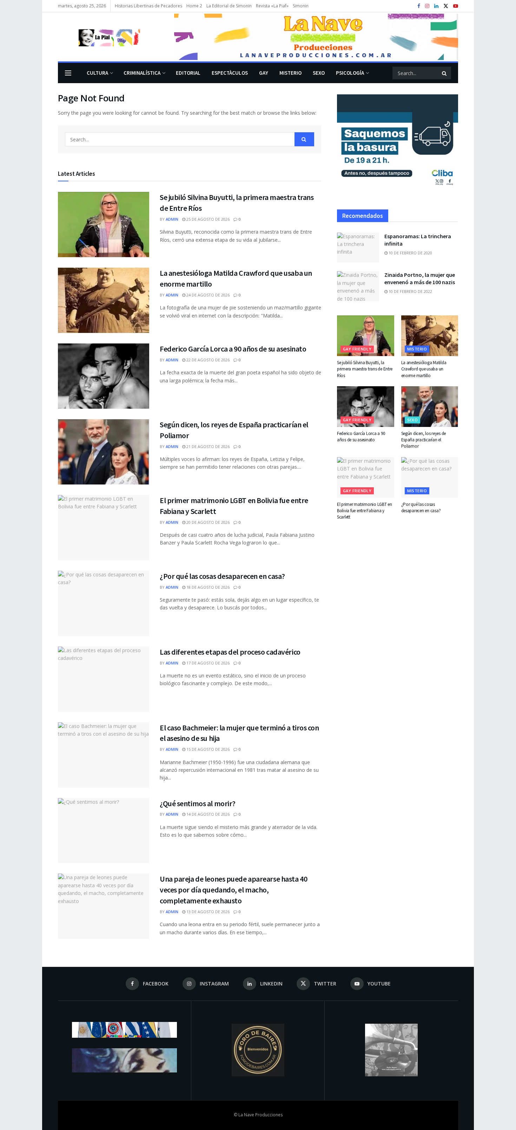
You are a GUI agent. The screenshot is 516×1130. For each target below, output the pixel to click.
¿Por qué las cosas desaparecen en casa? (222, 576)
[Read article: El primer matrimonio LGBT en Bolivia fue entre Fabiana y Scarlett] (103, 527)
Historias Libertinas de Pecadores (148, 6)
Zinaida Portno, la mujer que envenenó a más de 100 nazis (419, 278)
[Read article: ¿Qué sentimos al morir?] (103, 830)
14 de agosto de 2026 (207, 814)
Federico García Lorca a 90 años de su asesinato (233, 349)
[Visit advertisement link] (316, 37)
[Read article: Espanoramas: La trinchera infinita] (358, 248)
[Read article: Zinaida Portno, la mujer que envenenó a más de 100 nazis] (358, 286)
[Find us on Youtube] (455, 6)
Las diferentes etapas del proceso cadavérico (230, 652)
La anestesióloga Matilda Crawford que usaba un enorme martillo (423, 369)
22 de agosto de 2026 (207, 359)
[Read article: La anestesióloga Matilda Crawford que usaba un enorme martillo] (103, 300)
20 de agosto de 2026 (207, 522)
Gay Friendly (357, 349)
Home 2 (194, 6)
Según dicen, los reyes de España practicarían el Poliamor (423, 439)
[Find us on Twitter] (445, 6)
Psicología (350, 72)
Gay (263, 72)
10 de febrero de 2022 (410, 291)
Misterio (290, 72)
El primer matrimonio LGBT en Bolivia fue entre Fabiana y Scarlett (364, 510)
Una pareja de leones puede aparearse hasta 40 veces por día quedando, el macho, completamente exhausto (233, 889)
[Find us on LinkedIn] (436, 6)
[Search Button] (444, 73)
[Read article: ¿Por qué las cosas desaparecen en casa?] (103, 603)
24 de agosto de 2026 (207, 294)
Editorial (188, 72)
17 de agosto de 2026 (207, 663)
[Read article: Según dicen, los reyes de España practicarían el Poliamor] (103, 451)
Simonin (301, 6)
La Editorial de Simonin (229, 6)
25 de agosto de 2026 (207, 219)
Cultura (97, 72)
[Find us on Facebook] (418, 6)
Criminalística (142, 72)
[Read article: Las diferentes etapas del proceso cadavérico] (103, 679)
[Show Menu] (68, 73)
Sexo (319, 72)
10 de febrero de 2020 (410, 252)
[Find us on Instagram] (427, 6)
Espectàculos (230, 72)
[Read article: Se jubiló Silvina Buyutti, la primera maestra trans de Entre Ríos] (103, 224)
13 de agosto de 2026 (207, 911)
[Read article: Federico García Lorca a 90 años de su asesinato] (103, 376)
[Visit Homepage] (99, 36)
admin (172, 219)
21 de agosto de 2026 (207, 446)
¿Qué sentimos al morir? (198, 803)
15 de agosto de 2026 (207, 749)
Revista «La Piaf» (272, 6)
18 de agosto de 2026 (207, 587)
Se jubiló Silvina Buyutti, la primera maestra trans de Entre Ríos (364, 369)
